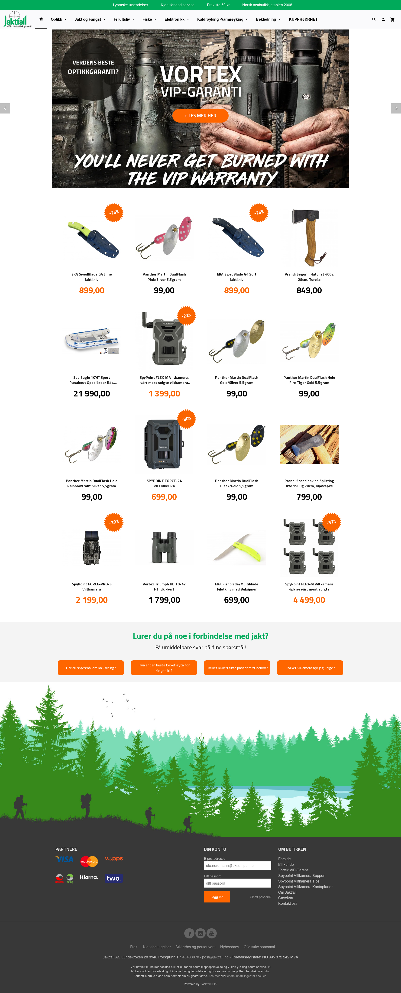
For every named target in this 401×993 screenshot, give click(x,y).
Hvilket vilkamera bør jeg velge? (310, 668)
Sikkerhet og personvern (195, 946)
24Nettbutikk (208, 984)
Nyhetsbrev (229, 946)
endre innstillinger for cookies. (247, 976)
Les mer (215, 976)
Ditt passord (213, 876)
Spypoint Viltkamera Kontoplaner (305, 886)
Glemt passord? (260, 897)
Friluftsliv (122, 19)
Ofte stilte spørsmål (259, 946)
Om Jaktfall (287, 892)
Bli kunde (286, 864)
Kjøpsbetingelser (157, 946)
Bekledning (266, 19)
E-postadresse (214, 858)
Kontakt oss (288, 903)
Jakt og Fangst (88, 19)
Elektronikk (174, 19)
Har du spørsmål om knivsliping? (91, 668)
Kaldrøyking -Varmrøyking (220, 19)
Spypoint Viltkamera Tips (299, 881)
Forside (284, 858)
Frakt (134, 946)
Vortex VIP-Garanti (293, 870)
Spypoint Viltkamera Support (301, 875)
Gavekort (285, 897)
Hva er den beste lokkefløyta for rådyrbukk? (164, 667)
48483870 (190, 957)
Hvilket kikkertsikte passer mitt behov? (237, 668)
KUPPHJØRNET (303, 19)
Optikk (56, 19)
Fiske (147, 19)
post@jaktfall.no (215, 957)
